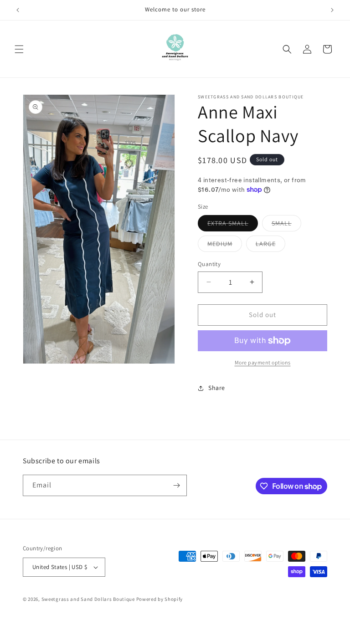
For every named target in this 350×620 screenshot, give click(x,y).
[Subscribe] (176, 485)
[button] (19, 49)
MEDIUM (224, 245)
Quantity (209, 264)
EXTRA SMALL (232, 225)
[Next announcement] (332, 10)
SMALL (286, 225)
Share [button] (216, 388)
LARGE (270, 245)
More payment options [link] (263, 362)
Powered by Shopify (159, 599)
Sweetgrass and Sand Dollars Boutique (88, 599)
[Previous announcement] (18, 10)
